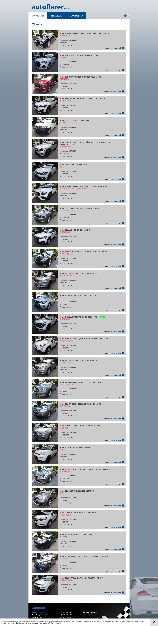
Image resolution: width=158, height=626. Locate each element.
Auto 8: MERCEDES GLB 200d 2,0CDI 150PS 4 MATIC (84, 187)
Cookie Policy (13, 623)
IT (128, 15)
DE (125, 15)
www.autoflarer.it (91, 612)
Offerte (38, 15)
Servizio (56, 15)
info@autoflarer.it (91, 615)
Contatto (76, 15)
